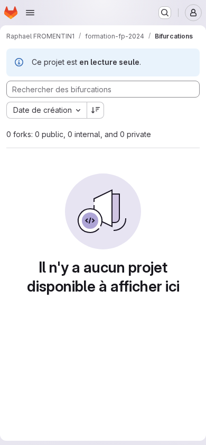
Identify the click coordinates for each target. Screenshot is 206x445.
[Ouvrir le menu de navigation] (30, 12)
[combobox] (46, 110)
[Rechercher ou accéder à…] (164, 12)
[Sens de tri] (95, 110)
